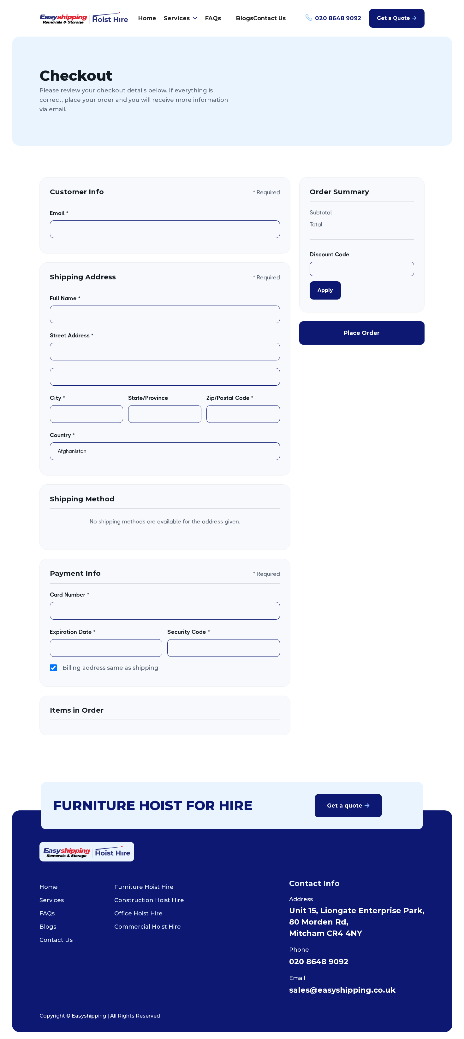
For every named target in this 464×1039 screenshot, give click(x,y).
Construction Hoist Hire (149, 900)
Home (147, 18)
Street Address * (71, 335)
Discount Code (329, 254)
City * (57, 398)
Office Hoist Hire (138, 913)
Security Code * (188, 632)
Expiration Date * (72, 632)
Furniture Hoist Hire (144, 887)
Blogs (244, 18)
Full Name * (65, 298)
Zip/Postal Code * (229, 398)
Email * (59, 213)
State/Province (148, 398)
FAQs (213, 18)
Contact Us (269, 18)
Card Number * (69, 595)
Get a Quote (397, 18)
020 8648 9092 (318, 961)
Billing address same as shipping (110, 667)
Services (51, 900)
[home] (83, 18)
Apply (325, 290)
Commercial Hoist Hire (147, 926)
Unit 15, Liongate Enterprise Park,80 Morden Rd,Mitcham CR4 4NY (357, 922)
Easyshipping (89, 1016)
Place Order (362, 333)
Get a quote (348, 805)
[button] (181, 18)
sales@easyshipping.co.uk (342, 990)
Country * (62, 435)
